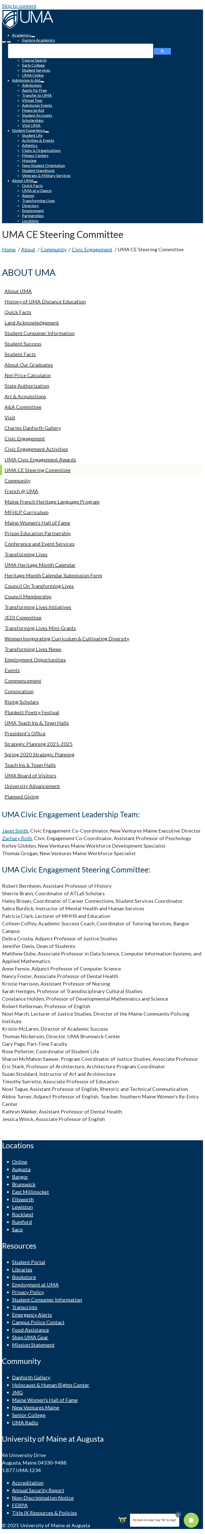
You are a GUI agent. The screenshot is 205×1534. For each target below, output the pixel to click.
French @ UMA (21, 491)
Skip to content (19, 6)
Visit (9, 417)
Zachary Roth (17, 838)
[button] (191, 1520)
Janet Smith (15, 831)
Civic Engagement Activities (36, 449)
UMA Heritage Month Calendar (40, 565)
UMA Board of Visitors (30, 775)
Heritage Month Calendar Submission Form (53, 575)
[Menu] (4, 42)
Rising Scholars (21, 702)
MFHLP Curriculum (26, 512)
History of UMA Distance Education (45, 301)
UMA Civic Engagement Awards (40, 459)
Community (17, 480)
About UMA (18, 291)
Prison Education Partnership (37, 533)
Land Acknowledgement (31, 322)
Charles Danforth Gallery (32, 428)
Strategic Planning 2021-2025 (38, 744)
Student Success (22, 344)
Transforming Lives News (32, 649)
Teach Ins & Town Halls (30, 765)
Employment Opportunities (35, 660)
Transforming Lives (26, 554)
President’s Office (25, 733)
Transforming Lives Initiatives (37, 607)
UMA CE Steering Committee (37, 470)
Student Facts (20, 354)
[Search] (9, 42)
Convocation (19, 691)
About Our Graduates (28, 365)
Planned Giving (21, 796)
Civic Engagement (24, 438)
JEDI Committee (23, 617)
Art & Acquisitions (25, 396)
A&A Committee (23, 407)
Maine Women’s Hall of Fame (37, 523)
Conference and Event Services (39, 544)
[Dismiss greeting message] (179, 1514)
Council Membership (28, 596)
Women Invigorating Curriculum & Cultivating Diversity (66, 638)
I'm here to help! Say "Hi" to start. (154, 1520)
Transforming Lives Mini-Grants (40, 628)
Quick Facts (17, 312)
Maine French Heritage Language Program (52, 502)
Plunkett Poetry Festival (31, 712)
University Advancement (32, 786)
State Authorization (26, 386)
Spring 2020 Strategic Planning (39, 754)
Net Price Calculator (27, 375)
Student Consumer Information (39, 333)
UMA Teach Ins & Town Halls (36, 723)
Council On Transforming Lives (39, 586)
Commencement (22, 681)
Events (12, 670)
